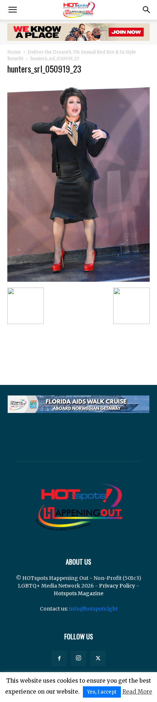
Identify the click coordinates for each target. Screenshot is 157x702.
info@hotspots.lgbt (93, 608)
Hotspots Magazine (78, 593)
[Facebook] (59, 658)
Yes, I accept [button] (101, 692)
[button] (12, 10)
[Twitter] (98, 658)
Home (14, 52)
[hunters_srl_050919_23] (78, 280)
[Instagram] (78, 658)
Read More (137, 691)
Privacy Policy (117, 585)
